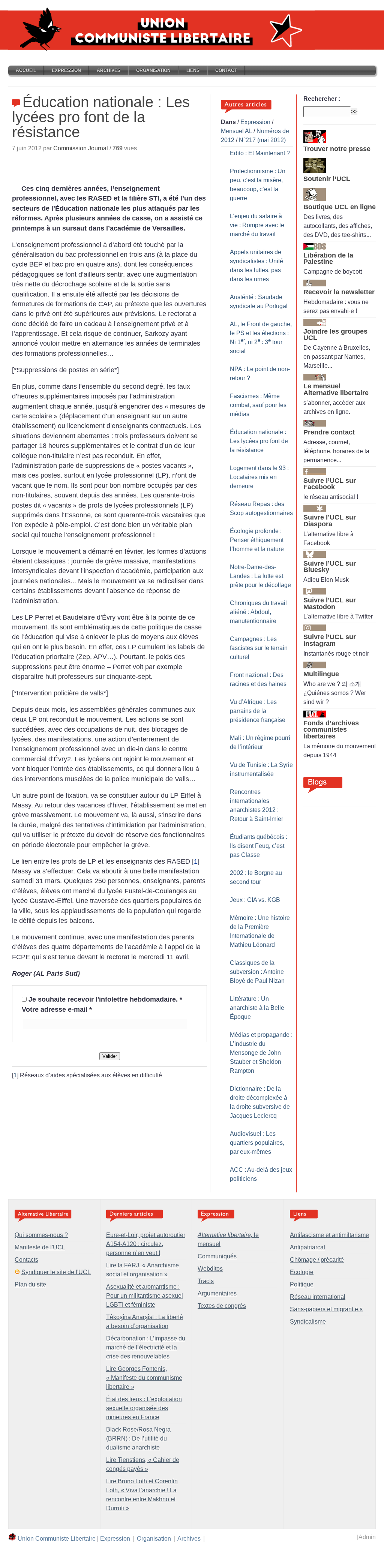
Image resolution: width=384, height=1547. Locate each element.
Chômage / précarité (317, 1259)
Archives (108, 70)
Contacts (26, 1259)
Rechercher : (321, 99)
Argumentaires (217, 1293)
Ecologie (302, 1272)
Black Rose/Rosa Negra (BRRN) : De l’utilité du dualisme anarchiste (138, 1438)
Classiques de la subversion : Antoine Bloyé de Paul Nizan (257, 972)
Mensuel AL (236, 131)
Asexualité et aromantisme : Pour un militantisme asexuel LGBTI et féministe (144, 1295)
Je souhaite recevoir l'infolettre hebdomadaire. (105, 999)
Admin (367, 1537)
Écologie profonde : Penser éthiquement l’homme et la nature (257, 540)
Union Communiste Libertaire (57, 1538)
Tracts (206, 1281)
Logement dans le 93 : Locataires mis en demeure (259, 477)
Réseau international (317, 1297)
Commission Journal (80, 148)
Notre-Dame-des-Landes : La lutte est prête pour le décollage (260, 576)
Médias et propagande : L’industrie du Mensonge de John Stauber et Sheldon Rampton (261, 1053)
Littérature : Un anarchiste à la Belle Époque (257, 1008)
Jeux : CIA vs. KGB (255, 900)
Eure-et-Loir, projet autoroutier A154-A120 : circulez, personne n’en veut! (145, 1244)
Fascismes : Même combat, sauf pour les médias (258, 405)
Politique (302, 1284)
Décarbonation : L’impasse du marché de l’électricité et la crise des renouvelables (145, 1347)
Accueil (26, 70)
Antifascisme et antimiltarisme (329, 1235)
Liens (193, 70)
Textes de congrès (222, 1306)
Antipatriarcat (307, 1247)
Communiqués (217, 1256)
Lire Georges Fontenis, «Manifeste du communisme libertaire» (144, 1378)
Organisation (153, 70)
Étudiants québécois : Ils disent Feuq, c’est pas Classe (258, 846)
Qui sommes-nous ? (41, 1235)
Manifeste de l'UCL (40, 1247)
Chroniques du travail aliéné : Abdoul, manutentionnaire (258, 612)
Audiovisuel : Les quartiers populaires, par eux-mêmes (257, 1143)
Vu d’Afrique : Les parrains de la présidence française (257, 711)
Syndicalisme (308, 1321)
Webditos (210, 1268)
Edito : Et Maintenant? (260, 153)
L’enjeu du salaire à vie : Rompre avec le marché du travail (257, 225)
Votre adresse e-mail (57, 1009)
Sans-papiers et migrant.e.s (326, 1309)
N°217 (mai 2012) (262, 140)
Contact (226, 70)
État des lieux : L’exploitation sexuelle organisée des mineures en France (144, 1408)
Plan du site (30, 1284)
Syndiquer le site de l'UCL (56, 1272)
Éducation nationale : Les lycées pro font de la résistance (259, 441)
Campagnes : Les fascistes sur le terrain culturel (259, 648)
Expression (66, 70)
